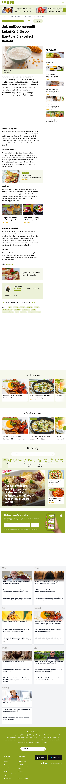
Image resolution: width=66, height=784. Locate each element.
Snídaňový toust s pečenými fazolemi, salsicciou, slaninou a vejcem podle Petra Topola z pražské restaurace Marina (13, 397)
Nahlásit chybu (7, 778)
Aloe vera (31, 740)
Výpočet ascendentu (55, 740)
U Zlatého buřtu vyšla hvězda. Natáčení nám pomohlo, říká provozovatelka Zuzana (47, 590)
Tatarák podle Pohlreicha (20, 740)
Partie (54, 735)
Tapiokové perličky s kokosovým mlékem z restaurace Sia (32, 219)
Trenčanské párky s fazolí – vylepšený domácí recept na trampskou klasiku (53, 91)
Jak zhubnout (8, 735)
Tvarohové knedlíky (22, 742)
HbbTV (5, 764)
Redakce (20, 774)
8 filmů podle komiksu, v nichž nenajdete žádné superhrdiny (16, 670)
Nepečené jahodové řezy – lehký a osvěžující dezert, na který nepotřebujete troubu (56, 9)
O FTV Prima (7, 756)
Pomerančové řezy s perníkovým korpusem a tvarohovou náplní (52, 76)
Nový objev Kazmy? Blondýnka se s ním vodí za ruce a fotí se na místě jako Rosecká (49, 678)
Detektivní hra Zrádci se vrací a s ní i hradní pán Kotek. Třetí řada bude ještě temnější (47, 582)
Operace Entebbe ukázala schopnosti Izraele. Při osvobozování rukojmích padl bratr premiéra (16, 630)
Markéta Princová (28, 21)
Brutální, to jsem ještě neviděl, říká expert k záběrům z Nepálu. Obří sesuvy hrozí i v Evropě (16, 590)
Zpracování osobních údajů (23, 767)
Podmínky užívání (8, 767)
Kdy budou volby (11, 737)
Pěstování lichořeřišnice (42, 740)
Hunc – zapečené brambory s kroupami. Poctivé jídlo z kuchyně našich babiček (40, 397)
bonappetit (9, 264)
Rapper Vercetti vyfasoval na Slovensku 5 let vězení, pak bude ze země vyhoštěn (49, 670)
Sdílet (38, 21)
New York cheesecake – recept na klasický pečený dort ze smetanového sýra (53, 106)
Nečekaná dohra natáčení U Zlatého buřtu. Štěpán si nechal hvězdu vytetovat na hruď (49, 599)
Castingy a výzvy (22, 761)
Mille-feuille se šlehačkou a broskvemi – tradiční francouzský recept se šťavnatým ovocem (48, 639)
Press (19, 759)
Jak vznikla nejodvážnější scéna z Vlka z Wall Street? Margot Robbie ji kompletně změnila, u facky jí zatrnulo (17, 679)
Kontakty (20, 764)
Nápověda (20, 771)
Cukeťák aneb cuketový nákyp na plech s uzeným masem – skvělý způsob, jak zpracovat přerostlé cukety (23, 10)
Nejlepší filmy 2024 (19, 735)
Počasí (59, 735)
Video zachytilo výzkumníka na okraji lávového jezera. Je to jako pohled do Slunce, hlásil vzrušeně (17, 639)
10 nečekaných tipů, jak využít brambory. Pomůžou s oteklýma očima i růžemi (17, 710)
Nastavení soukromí (23, 778)
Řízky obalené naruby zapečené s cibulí (51, 61)
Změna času (47, 735)
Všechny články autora (33, 288)
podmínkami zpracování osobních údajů (29, 529)
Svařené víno (8, 740)
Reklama (6, 761)
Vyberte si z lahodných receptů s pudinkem (31, 274)
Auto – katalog (34, 737)
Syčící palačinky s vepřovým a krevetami (31, 176)
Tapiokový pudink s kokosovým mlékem (11, 219)
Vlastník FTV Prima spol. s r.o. (10, 774)
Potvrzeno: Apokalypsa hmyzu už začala (14, 621)
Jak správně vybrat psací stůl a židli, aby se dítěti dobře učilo (16, 702)
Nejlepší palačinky (34, 742)
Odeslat (34, 525)
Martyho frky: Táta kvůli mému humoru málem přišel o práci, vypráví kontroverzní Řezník (49, 662)
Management (21, 756)
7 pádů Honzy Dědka (45, 737)
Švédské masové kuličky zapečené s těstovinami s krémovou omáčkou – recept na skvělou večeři (19, 494)
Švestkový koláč (45, 742)
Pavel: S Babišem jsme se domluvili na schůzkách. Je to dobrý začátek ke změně (16, 582)
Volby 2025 (56, 737)
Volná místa (7, 759)
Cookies (6, 771)
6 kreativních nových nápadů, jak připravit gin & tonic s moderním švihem (53, 121)
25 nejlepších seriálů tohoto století (12, 661)
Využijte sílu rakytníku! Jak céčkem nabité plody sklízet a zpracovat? (16, 718)
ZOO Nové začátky (23, 737)
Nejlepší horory (30, 735)
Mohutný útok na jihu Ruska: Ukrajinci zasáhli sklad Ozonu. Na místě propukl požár (17, 599)
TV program (39, 735)
